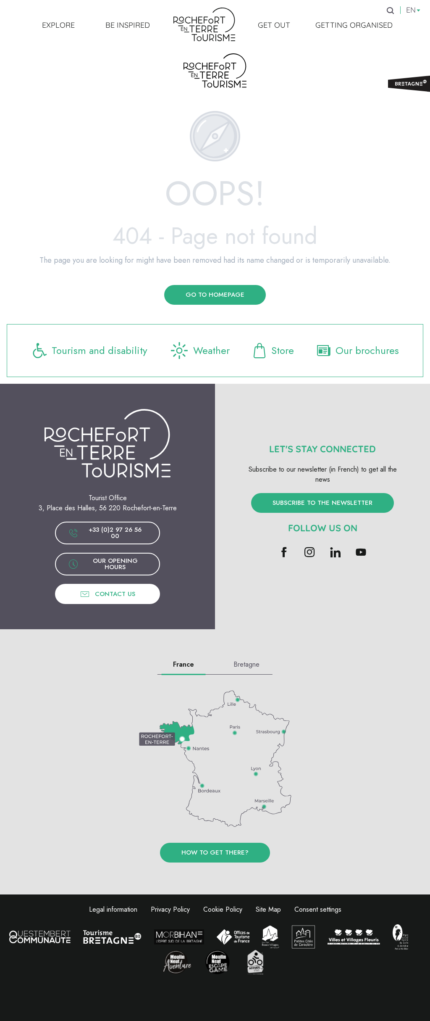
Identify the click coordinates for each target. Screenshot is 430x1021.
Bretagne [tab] (246, 664)
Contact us (115, 594)
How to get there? (215, 852)
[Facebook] (284, 553)
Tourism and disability (99, 350)
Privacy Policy (170, 909)
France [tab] (183, 664)
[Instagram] (309, 553)
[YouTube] (361, 553)
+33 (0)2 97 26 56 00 (115, 533)
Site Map (268, 909)
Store (282, 350)
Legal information (113, 909)
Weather (211, 350)
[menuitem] (58, 25)
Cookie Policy (222, 909)
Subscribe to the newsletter (322, 502)
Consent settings (317, 909)
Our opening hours (115, 564)
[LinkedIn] (335, 553)
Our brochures (367, 350)
